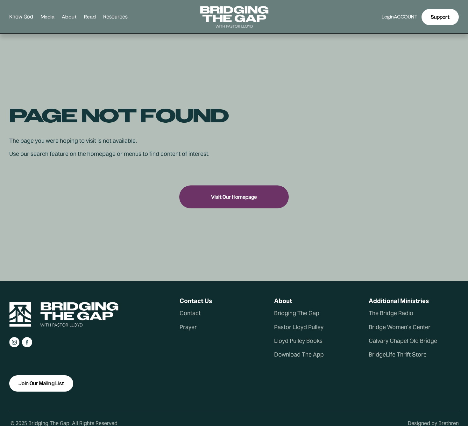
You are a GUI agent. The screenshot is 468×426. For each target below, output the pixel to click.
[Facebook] (27, 342)
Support (440, 17)
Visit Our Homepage (234, 197)
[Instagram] (14, 342)
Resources (115, 17)
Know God (21, 17)
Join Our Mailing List (41, 383)
